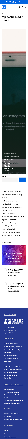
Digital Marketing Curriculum (10, 204)
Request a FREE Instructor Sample (14, 2)
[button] (25, 7)
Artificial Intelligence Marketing (11, 191)
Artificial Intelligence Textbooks (10, 377)
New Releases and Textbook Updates (13, 216)
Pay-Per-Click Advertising (9, 220)
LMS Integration (9, 389)
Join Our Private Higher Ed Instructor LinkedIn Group (13, 402)
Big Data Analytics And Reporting (12, 195)
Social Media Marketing (10, 153)
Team (6, 431)
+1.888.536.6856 (10, 328)
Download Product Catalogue (11, 360)
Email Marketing (7, 210)
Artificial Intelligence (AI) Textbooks (12, 351)
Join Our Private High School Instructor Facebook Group (12, 395)
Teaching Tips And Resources (11, 156)
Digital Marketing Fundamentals (11, 207)
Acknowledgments (10, 437)
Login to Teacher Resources (13, 419)
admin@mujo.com (11, 330)
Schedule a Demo (11, 333)
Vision (6, 434)
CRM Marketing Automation (10, 201)
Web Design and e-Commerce (11, 235)
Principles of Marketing (9, 223)
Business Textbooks (10, 355)
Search (4, 176)
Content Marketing (7, 198)
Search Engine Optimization (10, 226)
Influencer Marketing (8, 213)
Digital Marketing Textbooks (13, 347)
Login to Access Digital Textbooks (11, 415)
